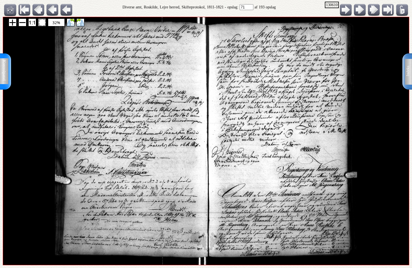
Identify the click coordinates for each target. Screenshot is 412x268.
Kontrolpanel (4, 70)
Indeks (408, 71)
